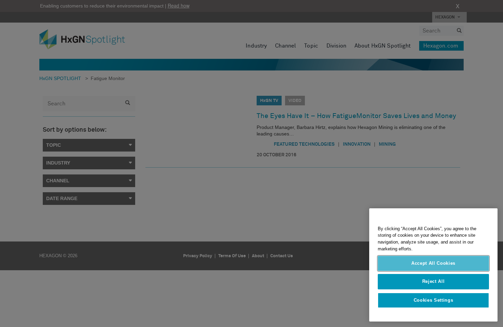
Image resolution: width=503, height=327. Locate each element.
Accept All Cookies (433, 263)
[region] (433, 265)
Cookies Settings (433, 300)
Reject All (433, 281)
